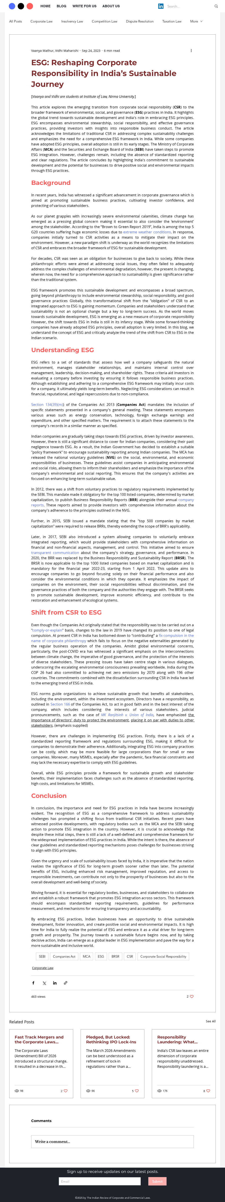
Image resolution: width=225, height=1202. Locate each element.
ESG (101, 956)
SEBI (42, 956)
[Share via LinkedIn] (55, 983)
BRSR (115, 956)
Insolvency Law (72, 21)
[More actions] (191, 50)
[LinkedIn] (160, 6)
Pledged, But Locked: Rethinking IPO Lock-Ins (111, 1039)
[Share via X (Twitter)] (44, 983)
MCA (86, 956)
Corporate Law (42, 21)
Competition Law (104, 21)
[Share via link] (66, 983)
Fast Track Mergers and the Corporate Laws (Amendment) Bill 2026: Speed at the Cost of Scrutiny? (39, 1039)
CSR (130, 956)
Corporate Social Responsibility (163, 956)
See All (211, 1021)
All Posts (15, 21)
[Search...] (216, 6)
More (194, 21)
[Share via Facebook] (33, 983)
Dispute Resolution (140, 21)
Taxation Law (171, 21)
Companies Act (64, 956)
